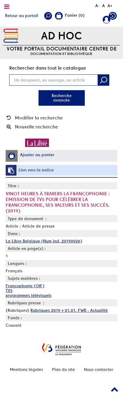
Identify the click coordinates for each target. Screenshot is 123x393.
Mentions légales (26, 369)
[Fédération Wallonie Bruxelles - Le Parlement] (61, 349)
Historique (113, 17)
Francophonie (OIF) (25, 285)
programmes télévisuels (28, 295)
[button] (12, 156)
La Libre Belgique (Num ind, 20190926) (44, 241)
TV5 (9, 290)
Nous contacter (98, 369)
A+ (110, 5)
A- (97, 5)
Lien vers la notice (36, 170)
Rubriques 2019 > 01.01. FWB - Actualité (69, 310)
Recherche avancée (62, 97)
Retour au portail (21, 15)
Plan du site (63, 369)
